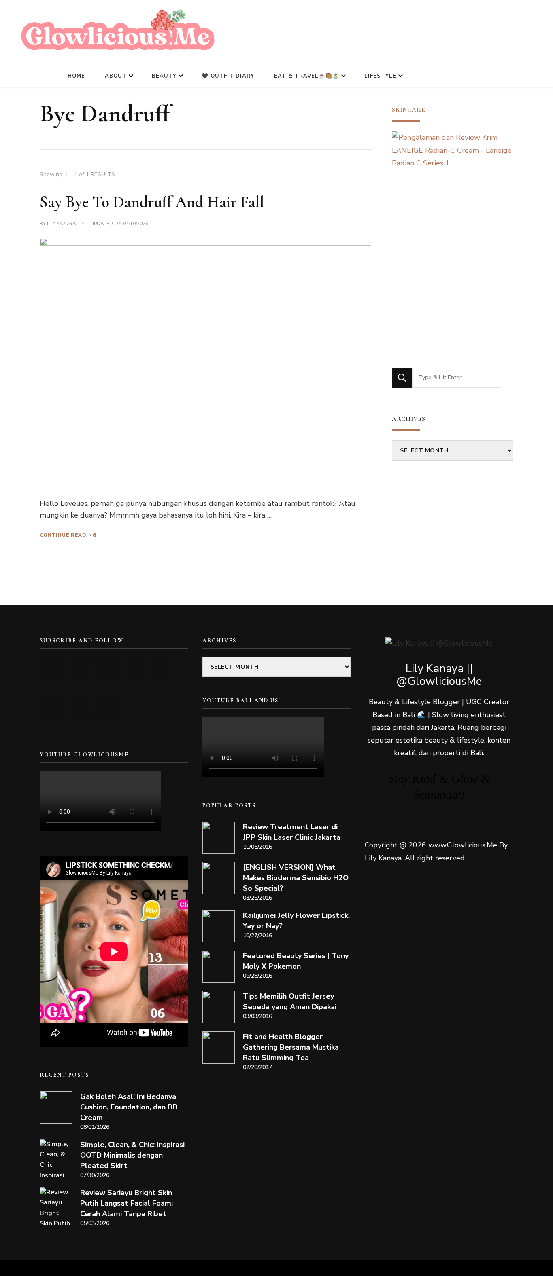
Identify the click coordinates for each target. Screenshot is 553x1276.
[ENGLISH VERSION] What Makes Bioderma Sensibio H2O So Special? (296, 877)
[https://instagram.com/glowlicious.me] (80, 669)
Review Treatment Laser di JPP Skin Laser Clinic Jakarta (291, 832)
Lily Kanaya (61, 223)
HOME (76, 76)
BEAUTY (164, 76)
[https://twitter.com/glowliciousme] (107, 669)
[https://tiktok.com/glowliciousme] (80, 706)
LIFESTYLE (380, 76)
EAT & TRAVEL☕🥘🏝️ (306, 76)
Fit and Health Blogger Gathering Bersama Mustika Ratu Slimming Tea (291, 1047)
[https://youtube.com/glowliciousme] (53, 669)
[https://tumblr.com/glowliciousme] (161, 669)
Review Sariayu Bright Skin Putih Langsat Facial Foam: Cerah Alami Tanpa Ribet (126, 1203)
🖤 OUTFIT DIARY (228, 76)
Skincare (408, 109)
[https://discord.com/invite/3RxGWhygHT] (107, 706)
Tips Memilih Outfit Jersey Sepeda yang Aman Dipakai (289, 1001)
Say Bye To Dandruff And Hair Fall (152, 201)
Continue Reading (68, 535)
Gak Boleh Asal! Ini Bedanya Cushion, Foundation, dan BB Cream (128, 1107)
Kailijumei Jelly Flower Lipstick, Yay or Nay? (296, 921)
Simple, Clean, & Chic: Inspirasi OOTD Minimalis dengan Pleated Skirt (132, 1155)
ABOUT (116, 76)
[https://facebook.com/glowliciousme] (134, 669)
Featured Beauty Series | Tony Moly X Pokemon (296, 961)
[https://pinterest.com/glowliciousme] (53, 706)
